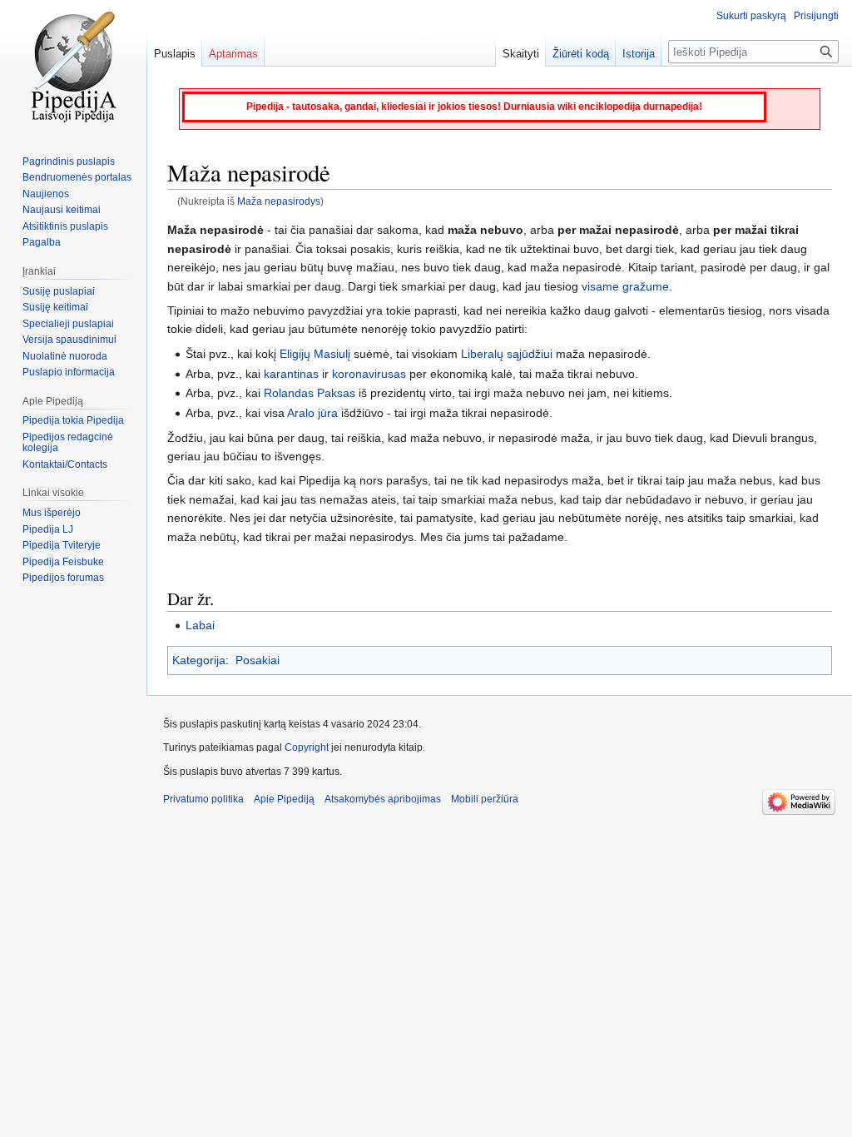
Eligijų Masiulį (315, 353)
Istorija (638, 53)
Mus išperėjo (51, 513)
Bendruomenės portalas (76, 177)
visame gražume (625, 286)
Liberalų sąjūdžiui (506, 353)
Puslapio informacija (68, 372)
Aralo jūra (312, 413)
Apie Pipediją (284, 799)
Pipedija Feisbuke (63, 562)
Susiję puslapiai (58, 291)
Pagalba (41, 242)
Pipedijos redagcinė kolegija (67, 442)
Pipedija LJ (47, 529)
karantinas (291, 373)
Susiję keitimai (55, 307)
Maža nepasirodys (278, 201)
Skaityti (521, 53)
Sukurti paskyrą (751, 16)
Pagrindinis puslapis (68, 161)
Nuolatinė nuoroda (64, 356)
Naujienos (45, 194)
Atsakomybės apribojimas (382, 799)
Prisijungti (816, 16)
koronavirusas (369, 373)
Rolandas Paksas (309, 393)
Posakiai (257, 660)
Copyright (307, 747)
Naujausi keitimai (61, 210)
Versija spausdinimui (69, 339)
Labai (200, 625)
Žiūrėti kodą (580, 53)
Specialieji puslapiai (68, 324)
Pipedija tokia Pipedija (73, 420)
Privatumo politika (203, 799)
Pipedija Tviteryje (61, 545)
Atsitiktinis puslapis (65, 226)
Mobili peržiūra (484, 799)
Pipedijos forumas (63, 577)
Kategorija (198, 660)
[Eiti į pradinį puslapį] (73, 66)
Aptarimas (233, 53)
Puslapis (175, 53)
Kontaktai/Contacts (64, 464)
